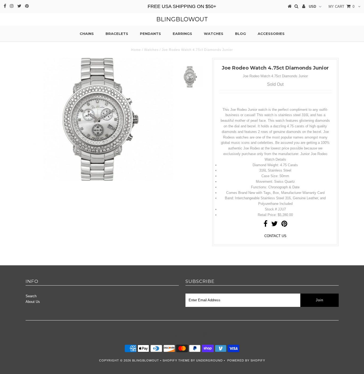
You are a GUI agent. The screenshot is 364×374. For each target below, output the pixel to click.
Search (31, 296)
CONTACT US (275, 236)
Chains (87, 33)
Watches (213, 33)
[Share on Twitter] (274, 225)
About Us (33, 302)
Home (136, 50)
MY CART (341, 7)
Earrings (182, 33)
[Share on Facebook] (266, 225)
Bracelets (117, 33)
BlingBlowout (182, 19)
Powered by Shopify (246, 360)
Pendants (150, 33)
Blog (240, 33)
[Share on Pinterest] (284, 225)
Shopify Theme (176, 360)
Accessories (271, 33)
